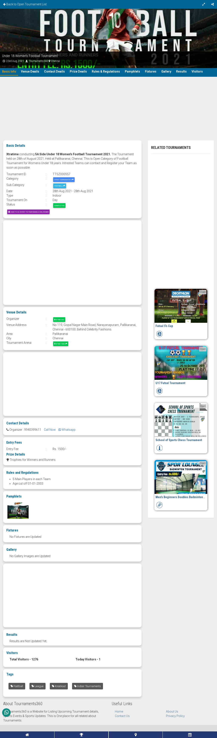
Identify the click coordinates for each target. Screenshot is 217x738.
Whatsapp (68, 429)
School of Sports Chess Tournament (179, 440)
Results (181, 71)
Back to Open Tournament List (26, 4)
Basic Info (9, 71)
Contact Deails (54, 71)
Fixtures (150, 71)
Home (119, 711)
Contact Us (122, 716)
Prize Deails (78, 71)
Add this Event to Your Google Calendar (29, 212)
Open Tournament (63, 180)
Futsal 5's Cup (164, 326)
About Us (172, 711)
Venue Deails (30, 71)
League (38, 686)
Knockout (60, 686)
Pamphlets (132, 71)
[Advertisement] (108, 108)
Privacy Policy (175, 716)
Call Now (50, 429)
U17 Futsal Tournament (170, 383)
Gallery (166, 71)
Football (58, 186)
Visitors (197, 71)
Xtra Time (60, 344)
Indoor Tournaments (89, 686)
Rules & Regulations (106, 71)
